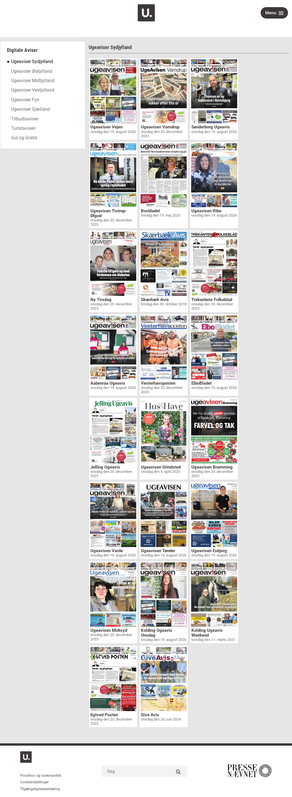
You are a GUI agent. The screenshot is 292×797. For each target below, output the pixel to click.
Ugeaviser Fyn (25, 99)
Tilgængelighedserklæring (40, 789)
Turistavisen (23, 128)
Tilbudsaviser (24, 119)
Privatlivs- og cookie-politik (40, 776)
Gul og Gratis (24, 137)
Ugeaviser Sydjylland (32, 61)
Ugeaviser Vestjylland (32, 90)
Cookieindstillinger (34, 782)
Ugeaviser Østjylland (31, 71)
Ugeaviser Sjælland (30, 109)
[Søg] (178, 771)
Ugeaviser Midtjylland (32, 80)
